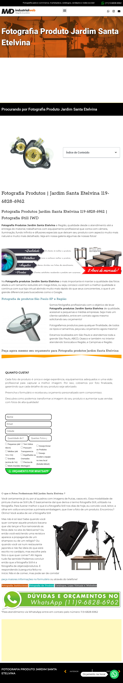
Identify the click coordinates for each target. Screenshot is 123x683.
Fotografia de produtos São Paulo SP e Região (34, 299)
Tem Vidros (28, 444)
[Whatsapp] (108, 11)
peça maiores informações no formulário (26, 579)
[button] (64, 10)
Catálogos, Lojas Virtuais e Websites (76, 585)
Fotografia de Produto (41, 585)
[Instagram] (113, 11)
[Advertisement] (61, 80)
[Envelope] (119, 11)
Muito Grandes (14, 466)
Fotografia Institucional (15, 585)
